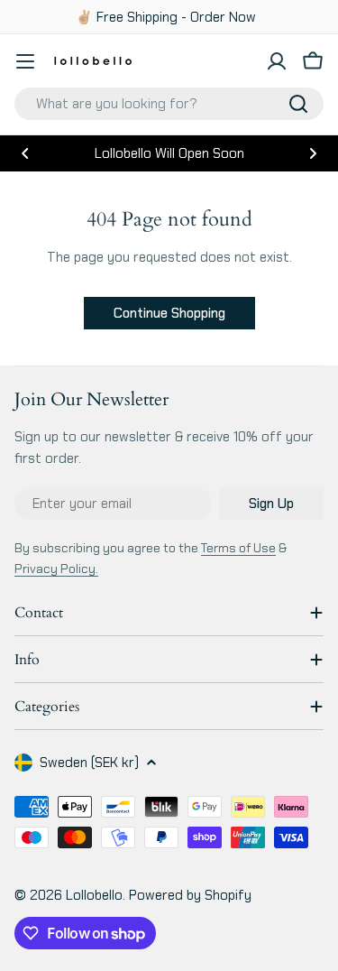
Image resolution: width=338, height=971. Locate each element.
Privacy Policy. (56, 568)
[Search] (298, 104)
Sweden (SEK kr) (89, 763)
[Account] (277, 61)
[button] (25, 153)
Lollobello (94, 895)
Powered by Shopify (190, 895)
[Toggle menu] (25, 61)
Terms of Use (238, 548)
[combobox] (169, 104)
